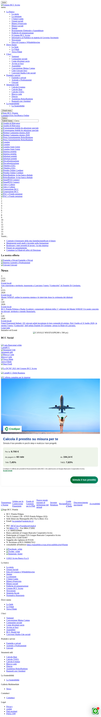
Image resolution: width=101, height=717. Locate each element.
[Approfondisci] (10, 123)
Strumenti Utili (12, 85)
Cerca (4, 118)
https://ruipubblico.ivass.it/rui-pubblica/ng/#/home (47, 545)
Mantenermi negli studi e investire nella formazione (27, 243)
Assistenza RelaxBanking (22, 99)
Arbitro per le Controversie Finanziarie (17, 503)
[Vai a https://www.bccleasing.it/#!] (5, 142)
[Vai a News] (8, 166)
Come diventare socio (21, 61)
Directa (15, 96)
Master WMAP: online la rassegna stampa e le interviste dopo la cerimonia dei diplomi (37, 297)
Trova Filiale (17, 52)
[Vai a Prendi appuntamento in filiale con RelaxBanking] (17, 137)
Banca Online (23, 115)
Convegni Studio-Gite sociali (24, 73)
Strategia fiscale (12, 593)
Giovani (15, 82)
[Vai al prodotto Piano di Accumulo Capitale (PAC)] (11, 194)
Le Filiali (15, 49)
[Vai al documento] (10, 189)
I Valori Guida (17, 19)
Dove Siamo (11, 45)
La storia (15, 14)
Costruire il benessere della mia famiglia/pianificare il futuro (31, 241)
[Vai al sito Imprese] (15, 377)
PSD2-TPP (11, 714)
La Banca (10, 12)
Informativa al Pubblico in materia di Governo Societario (35, 37)
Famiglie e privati (19, 78)
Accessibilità (94, 504)
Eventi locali (6, 283)
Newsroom (16, 40)
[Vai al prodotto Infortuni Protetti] (9, 156)
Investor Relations (54, 503)
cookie (9, 709)
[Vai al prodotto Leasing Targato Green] (10, 147)
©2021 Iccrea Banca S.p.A (17, 558)
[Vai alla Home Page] (9, 113)
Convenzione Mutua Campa (23, 68)
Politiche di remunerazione (23, 33)
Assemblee (16, 66)
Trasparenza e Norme (6, 503)
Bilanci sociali (17, 26)
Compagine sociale (19, 59)
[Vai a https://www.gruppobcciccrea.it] (10, 5)
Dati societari (11, 711)
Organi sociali (17, 21)
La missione (17, 16)
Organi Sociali (12, 569)
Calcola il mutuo (18, 87)
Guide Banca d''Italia (69, 503)
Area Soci (13, 115)
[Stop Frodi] (6, 364)
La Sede (15, 47)
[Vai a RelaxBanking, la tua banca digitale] (17, 175)
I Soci (8, 54)
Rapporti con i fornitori (21, 101)
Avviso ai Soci (18, 63)
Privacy (9, 706)
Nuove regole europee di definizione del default (42, 503)
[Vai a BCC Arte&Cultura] (8, 184)
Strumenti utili (7, 352)
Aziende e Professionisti (22, 80)
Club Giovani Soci (19, 70)
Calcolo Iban (17, 89)
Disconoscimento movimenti (81, 503)
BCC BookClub (13, 632)
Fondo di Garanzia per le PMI (30, 503)
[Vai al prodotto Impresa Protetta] (8, 151)
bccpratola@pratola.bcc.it (22, 521)
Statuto (14, 28)
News (8, 689)
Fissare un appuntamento (16, 248)
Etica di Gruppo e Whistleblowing (26, 42)
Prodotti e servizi (13, 75)
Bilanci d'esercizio (19, 23)
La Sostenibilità (12, 103)
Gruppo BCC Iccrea (14, 588)
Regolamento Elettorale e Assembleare (28, 30)
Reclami (62, 504)
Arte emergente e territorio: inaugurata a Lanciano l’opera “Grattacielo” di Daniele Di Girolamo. (41, 285)
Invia (4, 2)
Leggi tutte (5, 328)
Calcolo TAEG (18, 92)
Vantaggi (15, 56)
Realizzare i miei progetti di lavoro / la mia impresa (27, 245)
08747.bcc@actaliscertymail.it (23, 526)
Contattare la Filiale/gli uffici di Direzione (23, 250)
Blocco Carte (6, 357)
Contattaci (5, 115)
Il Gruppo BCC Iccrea (21, 35)
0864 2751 (13, 528)
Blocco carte (17, 94)
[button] (50, 7)
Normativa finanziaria (15, 595)
